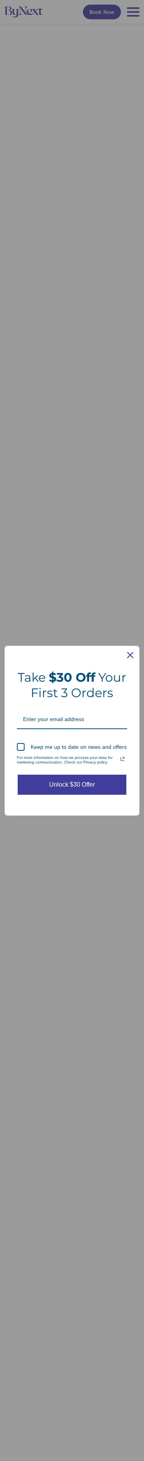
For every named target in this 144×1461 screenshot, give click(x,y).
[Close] (130, 655)
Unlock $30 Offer (72, 784)
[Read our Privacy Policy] (122, 758)
